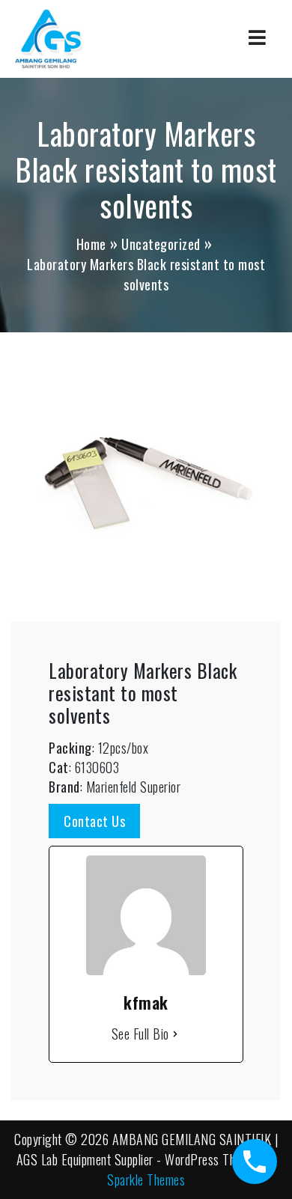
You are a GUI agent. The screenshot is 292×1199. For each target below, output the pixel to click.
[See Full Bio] (175, 1034)
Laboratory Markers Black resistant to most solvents (143, 692)
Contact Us (94, 821)
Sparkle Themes (146, 1179)
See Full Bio (140, 1033)
